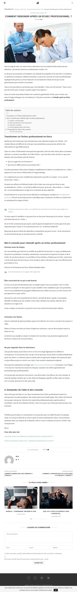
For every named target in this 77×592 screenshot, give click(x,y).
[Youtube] (41, 578)
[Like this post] (44, 450)
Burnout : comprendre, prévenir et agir (21, 511)
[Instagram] (35, 578)
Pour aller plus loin (17, 131)
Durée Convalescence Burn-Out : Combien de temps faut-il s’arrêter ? (29, 441)
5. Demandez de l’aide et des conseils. (19, 129)
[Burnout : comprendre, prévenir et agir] (21, 497)
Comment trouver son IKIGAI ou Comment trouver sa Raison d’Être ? (29, 436)
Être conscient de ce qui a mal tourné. (21, 123)
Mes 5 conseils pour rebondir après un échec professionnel (25, 118)
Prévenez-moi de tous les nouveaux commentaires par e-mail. (26, 559)
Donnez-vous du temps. (17, 120)
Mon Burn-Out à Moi (20, 9)
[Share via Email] (48, 450)
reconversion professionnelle (44, 365)
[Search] (72, 3)
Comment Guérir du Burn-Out (35, 9)
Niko (41, 19)
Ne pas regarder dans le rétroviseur (20, 127)
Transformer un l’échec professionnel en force (21, 116)
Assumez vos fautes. (16, 125)
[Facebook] (28, 578)
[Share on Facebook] (46, 450)
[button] (7, 503)
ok (55, 590)
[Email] (48, 578)
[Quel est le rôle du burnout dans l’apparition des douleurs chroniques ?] (56, 497)
